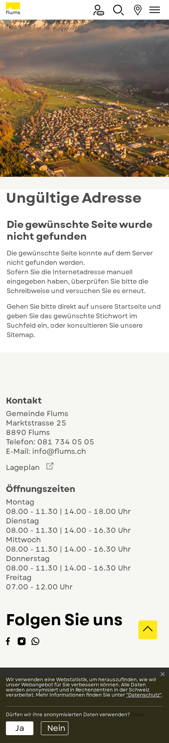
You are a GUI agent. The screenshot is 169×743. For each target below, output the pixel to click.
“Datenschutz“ (144, 695)
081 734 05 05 (65, 442)
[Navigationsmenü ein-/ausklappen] (153, 10)
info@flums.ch (59, 451)
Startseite (130, 306)
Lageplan (29, 467)
